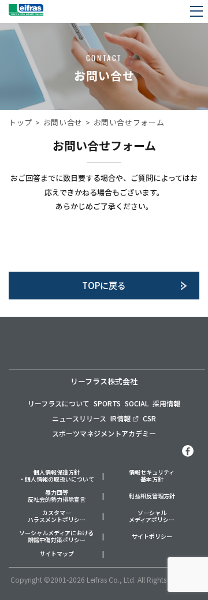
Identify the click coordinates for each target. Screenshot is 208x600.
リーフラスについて (59, 403)
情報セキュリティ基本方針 (151, 476)
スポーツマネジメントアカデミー (104, 433)
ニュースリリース (79, 418)
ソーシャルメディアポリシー (151, 516)
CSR (149, 418)
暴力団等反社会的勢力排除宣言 (57, 496)
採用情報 (166, 403)
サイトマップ (56, 554)
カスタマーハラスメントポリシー (57, 516)
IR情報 (120, 418)
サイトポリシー (152, 536)
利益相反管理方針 (152, 496)
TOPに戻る (104, 285)
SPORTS (107, 403)
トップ (20, 122)
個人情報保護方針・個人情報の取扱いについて (56, 476)
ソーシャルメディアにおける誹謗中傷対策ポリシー (56, 536)
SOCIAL (136, 403)
